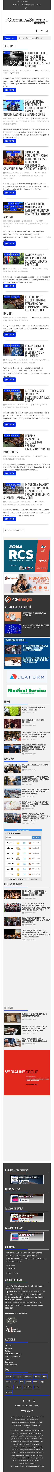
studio (6, 124)
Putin (19, 362)
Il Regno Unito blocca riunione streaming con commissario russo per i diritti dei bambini (26, 305)
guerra (40, 70)
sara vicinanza (36, 121)
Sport (7, 701)
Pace (5, 459)
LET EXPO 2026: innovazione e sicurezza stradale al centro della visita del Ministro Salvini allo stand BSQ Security (36, 817)
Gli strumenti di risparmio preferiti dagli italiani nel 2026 (34, 1039)
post (9, 73)
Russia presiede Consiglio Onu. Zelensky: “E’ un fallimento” (34, 350)
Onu (5, 73)
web (26, 320)
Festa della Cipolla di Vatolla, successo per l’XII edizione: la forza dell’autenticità (36, 919)
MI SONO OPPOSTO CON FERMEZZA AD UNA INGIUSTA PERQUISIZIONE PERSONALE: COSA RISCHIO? (35, 647)
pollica (37, 224)
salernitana (27, 1387)
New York (20, 224)
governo (7, 504)
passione (18, 121)
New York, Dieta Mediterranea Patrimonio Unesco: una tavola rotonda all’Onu (26, 210)
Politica (8, 1351)
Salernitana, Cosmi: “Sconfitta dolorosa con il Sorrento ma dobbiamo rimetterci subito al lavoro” (34, 747)
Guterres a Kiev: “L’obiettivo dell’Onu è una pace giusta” (37, 395)
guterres (7, 407)
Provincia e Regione (13, 1354)
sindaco (6, 226)
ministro (6, 271)
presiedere (12, 362)
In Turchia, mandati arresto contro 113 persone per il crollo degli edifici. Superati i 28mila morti (26, 491)
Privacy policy (12, 1273)
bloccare (45, 317)
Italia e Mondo (10, 484)
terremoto (30, 504)
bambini (37, 317)
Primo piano (15, 254)
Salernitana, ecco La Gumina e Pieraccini (33, 721)
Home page (16, 4)
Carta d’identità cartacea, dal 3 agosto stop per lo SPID (34, 1015)
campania (7, 175)
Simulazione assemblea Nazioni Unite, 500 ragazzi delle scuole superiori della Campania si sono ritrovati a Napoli (26, 160)
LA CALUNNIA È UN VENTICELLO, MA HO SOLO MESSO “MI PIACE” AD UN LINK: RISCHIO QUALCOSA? (35, 660)
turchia (39, 504)
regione (25, 175)
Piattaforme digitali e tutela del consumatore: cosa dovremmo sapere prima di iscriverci (34, 1028)
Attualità (7, 53)
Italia (21, 1381)
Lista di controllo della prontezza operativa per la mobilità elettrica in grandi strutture (35, 779)
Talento (13, 124)
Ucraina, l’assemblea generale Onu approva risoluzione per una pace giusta (26, 443)
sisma (23, 504)
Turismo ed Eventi (13, 884)
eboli (15, 1381)
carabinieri (27, 1376)
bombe (37, 405)
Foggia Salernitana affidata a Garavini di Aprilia (33, 708)
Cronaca (8, 1345)
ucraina (24, 271)
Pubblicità (10, 1268)
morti (13, 504)
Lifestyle (8, 1008)
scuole (40, 175)
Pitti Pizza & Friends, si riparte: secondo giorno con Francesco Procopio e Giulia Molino (34, 892)
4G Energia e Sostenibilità (18, 607)
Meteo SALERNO (23, 830)
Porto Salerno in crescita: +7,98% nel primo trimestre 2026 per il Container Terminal (35, 791)
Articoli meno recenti (15, 530)
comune (37, 1376)
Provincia (13, 206)
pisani (31, 224)
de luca (8, 1381)
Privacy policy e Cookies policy (31, 4)
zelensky (31, 362)
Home (21, 38)
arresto (41, 502)
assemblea (41, 173)
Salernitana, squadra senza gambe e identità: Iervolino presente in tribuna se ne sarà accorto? (36, 734)
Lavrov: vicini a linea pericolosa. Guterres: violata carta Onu (36, 259)
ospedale (9, 1387)
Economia (9, 758)
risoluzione (12, 459)
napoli (14, 175)
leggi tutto (9, 90)
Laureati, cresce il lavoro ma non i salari (35, 765)
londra (47, 70)
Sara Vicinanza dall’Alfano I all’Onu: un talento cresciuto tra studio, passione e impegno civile (26, 108)
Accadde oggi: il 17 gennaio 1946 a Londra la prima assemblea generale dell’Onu (37, 59)
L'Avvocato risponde (15, 640)
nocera (35, 1381)
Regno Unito (13, 320)
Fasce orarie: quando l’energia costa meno (34, 614)
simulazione (8, 178)
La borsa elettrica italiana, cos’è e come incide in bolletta (35, 626)
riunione (15, 73)
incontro (39, 118)
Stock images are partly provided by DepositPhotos (27, 1466)
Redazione (26, 70)
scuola (46, 121)
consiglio (45, 360)
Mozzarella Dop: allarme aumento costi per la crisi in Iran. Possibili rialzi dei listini (35, 803)
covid (45, 1376)
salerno (26, 121)
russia (17, 271)
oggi (42, 1381)
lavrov (44, 269)
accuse (37, 360)
